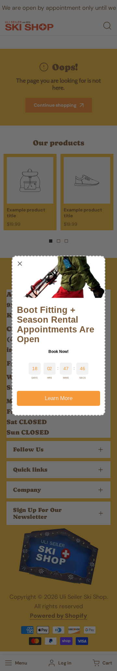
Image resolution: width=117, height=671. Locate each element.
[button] (19, 263)
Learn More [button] (58, 398)
